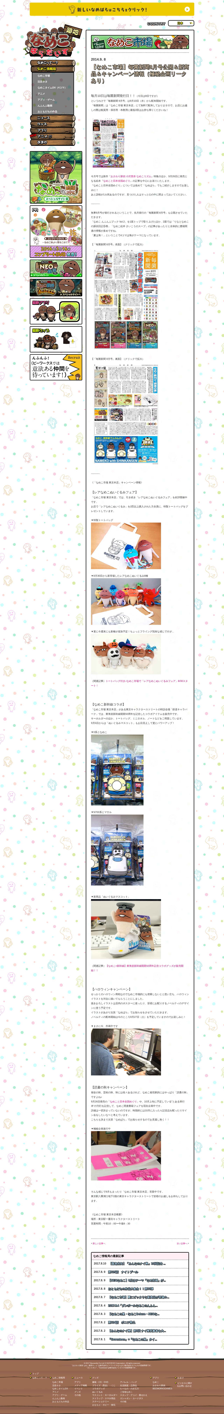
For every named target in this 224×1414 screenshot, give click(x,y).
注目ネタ (42, 81)
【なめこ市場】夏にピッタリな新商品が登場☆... (138, 1297)
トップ (35, 1373)
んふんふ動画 (45, 105)
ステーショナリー (100, 1401)
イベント (78, 1388)
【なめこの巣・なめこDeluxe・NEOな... (133, 1313)
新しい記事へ (99, 1243)
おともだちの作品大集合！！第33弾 (130, 1288)
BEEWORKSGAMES (162, 1388)
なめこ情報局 (58, 1378)
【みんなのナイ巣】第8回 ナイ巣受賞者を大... (137, 1330)
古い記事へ (182, 1243)
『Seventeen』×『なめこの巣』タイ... (132, 1339)
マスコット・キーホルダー (104, 1395)
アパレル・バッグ (128, 1382)
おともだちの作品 (47, 111)
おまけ (180, 1378)
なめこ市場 (44, 75)
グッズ (77, 1392)
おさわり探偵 (159, 1385)
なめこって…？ (39, 1378)
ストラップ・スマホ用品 (103, 1398)
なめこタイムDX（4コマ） (52, 87)
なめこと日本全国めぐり (116, 180)
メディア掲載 (80, 1385)
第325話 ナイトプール (123, 1271)
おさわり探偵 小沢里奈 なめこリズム (131, 176)
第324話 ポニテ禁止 (121, 1322)
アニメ (41, 93)
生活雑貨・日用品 (128, 1385)
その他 (77, 1395)
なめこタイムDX (60, 1388)
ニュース (78, 1378)
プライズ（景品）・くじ (103, 1385)
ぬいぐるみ (97, 1392)
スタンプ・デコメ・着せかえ (133, 1395)
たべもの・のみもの (129, 1388)
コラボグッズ (98, 1388)
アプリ (77, 1382)
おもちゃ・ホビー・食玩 (103, 1405)
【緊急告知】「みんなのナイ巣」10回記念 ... (137, 1263)
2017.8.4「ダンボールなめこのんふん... (133, 1305)
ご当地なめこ (126, 1392)
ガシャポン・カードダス (131, 1398)
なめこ (156, 1382)
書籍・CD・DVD (100, 1382)
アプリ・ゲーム (46, 99)
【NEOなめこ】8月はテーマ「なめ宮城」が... (137, 1280)
